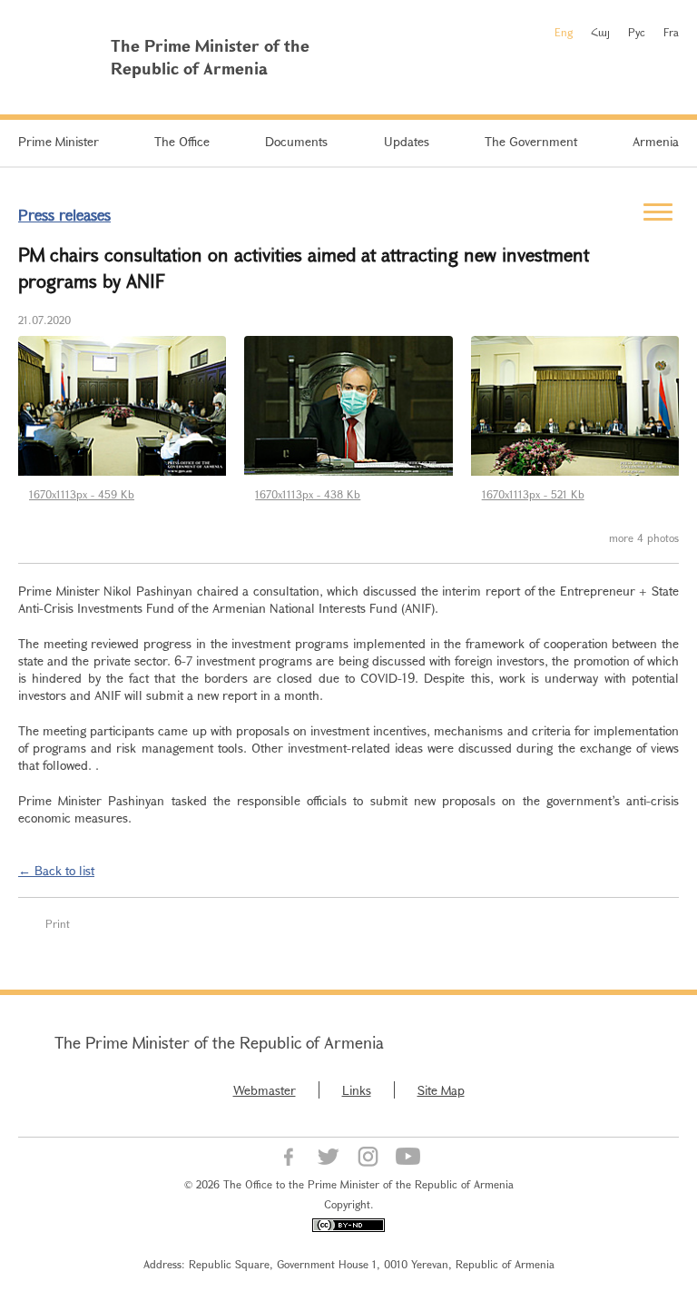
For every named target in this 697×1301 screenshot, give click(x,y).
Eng (564, 32)
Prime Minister (58, 141)
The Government (531, 141)
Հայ (600, 32)
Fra (671, 32)
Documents (296, 141)
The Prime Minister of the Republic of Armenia (219, 1042)
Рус (636, 32)
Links (356, 1090)
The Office (182, 141)
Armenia (656, 141)
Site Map (441, 1090)
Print (57, 923)
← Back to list (56, 870)
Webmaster (264, 1090)
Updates (406, 141)
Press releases (64, 214)
